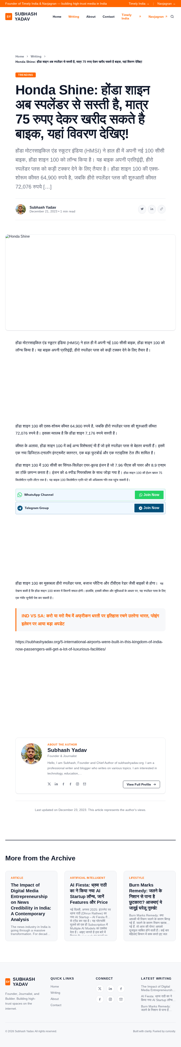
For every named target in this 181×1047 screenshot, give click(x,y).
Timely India (127, 16)
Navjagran (156, 16)
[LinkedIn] (56, 784)
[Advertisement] (90, 390)
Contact (109, 16)
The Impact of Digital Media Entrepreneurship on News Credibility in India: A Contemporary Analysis (158, 988)
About (91, 16)
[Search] (172, 16)
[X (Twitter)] (49, 784)
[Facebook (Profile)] (70, 784)
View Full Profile (139, 784)
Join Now (151, 495)
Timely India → (139, 3)
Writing (73, 16)
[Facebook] (63, 784)
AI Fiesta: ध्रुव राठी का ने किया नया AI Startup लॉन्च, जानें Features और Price (157, 998)
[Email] (84, 784)
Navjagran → (166, 3)
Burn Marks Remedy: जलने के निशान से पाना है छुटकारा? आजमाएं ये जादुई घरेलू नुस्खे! (156, 1008)
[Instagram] (77, 784)
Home (57, 16)
